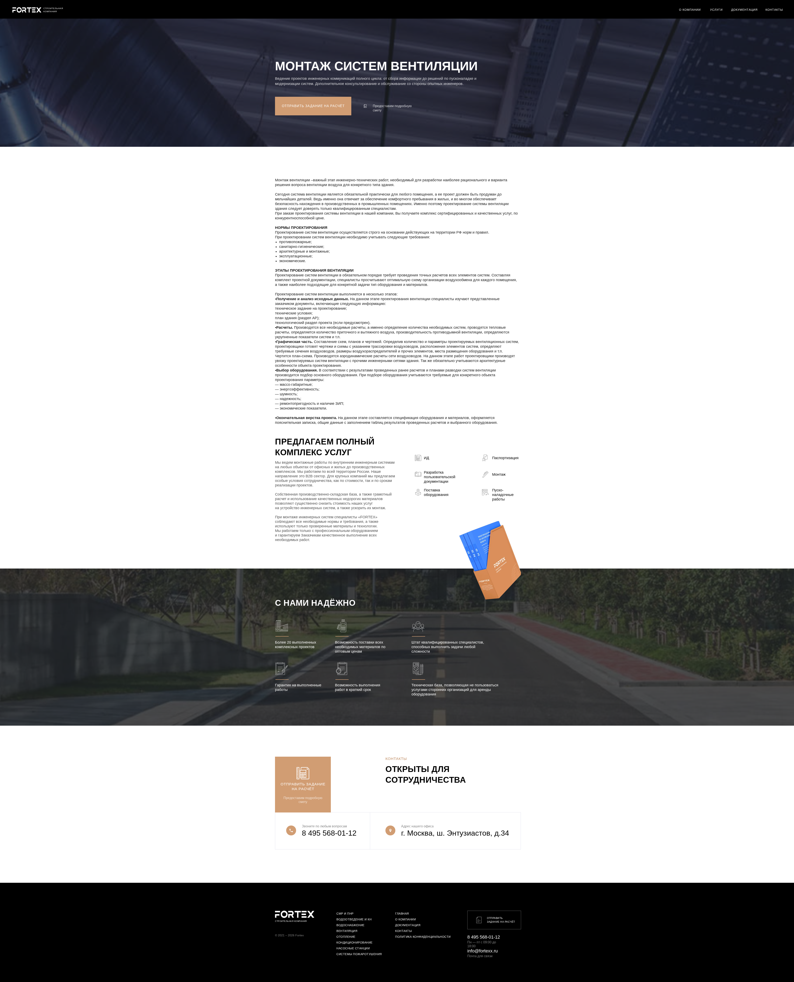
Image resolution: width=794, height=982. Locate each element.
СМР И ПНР (345, 913)
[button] (313, 106)
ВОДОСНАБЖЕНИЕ (350, 925)
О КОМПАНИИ (405, 919)
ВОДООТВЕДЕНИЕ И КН (354, 919)
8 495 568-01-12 (329, 833)
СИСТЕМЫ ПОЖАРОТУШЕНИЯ (359, 954)
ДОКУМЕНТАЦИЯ (407, 925)
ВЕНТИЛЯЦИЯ (346, 931)
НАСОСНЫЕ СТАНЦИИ (353, 948)
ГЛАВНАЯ (402, 913)
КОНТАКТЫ (403, 931)
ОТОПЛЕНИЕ (345, 936)
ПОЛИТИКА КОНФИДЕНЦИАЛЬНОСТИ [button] (423, 936)
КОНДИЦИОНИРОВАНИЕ (354, 942)
